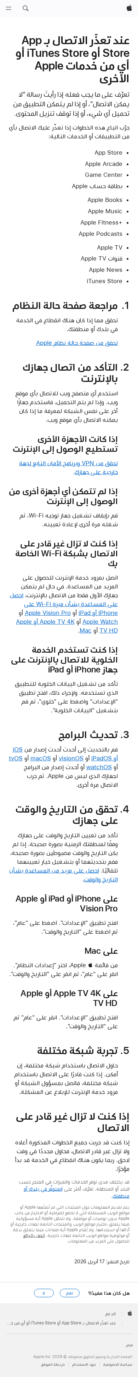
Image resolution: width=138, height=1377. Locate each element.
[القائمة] (8, 8)
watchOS (99, 767)
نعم (69, 1293)
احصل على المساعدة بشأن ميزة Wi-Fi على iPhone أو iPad (64, 604)
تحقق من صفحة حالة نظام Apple (77, 342)
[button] (25, 8)
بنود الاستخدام (84, 1364)
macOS (40, 758)
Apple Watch (100, 621)
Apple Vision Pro (48, 612)
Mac (86, 630)
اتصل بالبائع (34, 1235)
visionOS (71, 758)
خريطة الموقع (53, 1364)
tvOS (16, 758)
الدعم (110, 1314)
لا (43, 1293)
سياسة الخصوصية (117, 1364)
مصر (129, 1345)
